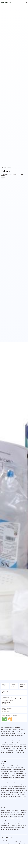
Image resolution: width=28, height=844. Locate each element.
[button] (26, 2)
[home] (6, 2)
